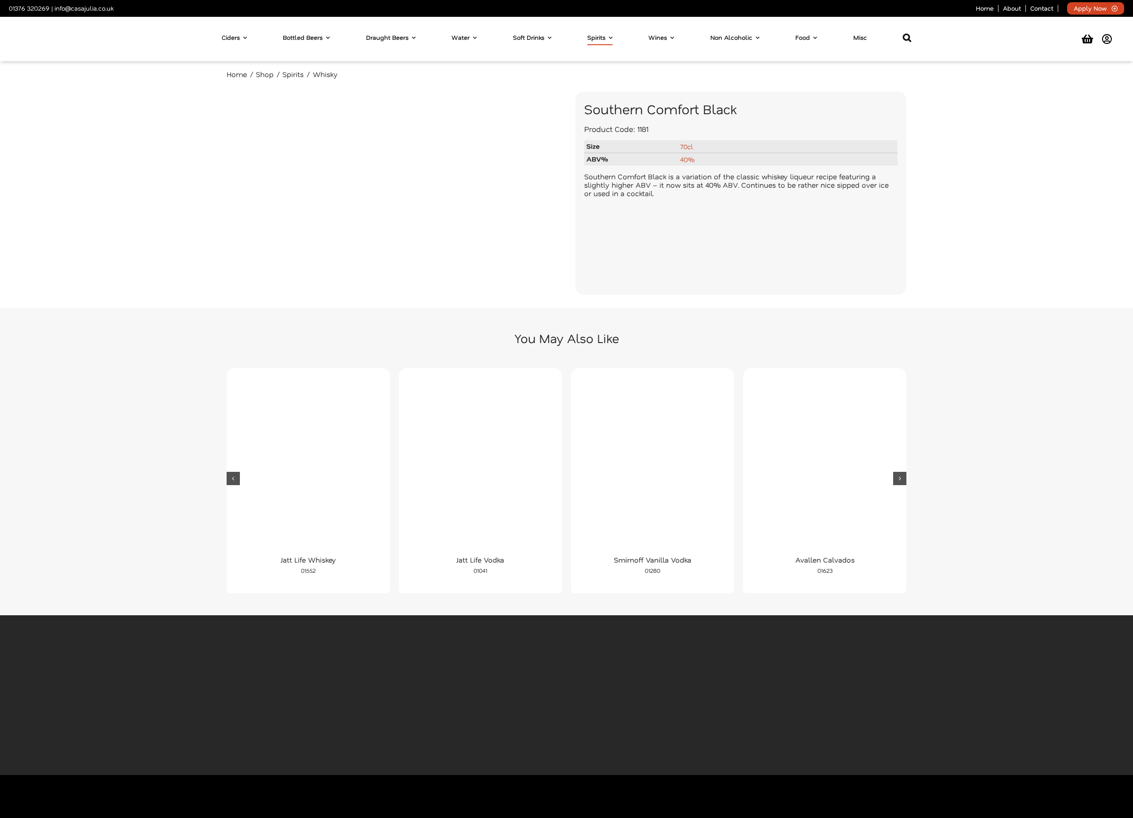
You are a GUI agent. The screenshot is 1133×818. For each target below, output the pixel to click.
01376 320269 (29, 8)
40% (687, 159)
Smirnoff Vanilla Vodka (652, 559)
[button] (907, 39)
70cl (686, 146)
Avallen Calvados (825, 559)
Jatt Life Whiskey (308, 559)
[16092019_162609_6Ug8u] (392, 193)
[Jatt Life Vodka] (480, 464)
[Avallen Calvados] (825, 464)
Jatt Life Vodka (480, 559)
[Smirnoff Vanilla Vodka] (652, 464)
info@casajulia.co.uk (83, 8)
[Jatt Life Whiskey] (308, 464)
